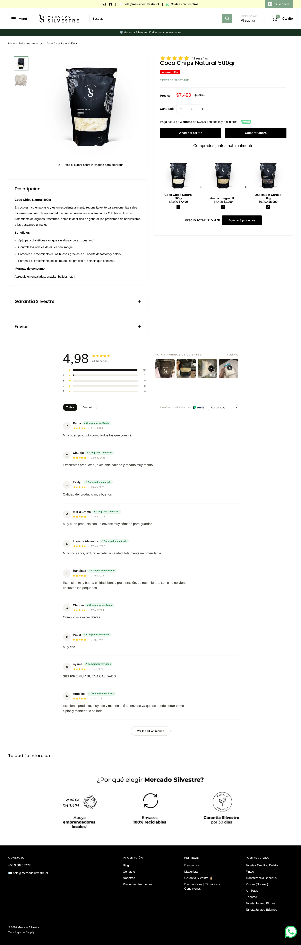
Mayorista (191, 871)
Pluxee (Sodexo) (257, 884)
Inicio (11, 43)
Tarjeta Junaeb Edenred (261, 909)
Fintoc (250, 871)
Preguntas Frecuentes (138, 884)
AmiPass (252, 890)
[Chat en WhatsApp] (291, 932)
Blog (126, 865)
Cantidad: (167, 108)
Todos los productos (31, 43)
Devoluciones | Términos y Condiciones (202, 886)
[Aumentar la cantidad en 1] (202, 108)
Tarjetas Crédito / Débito (262, 865)
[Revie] (198, 407)
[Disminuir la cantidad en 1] (181, 108)
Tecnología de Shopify (21, 932)
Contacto (129, 871)
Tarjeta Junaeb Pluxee (260, 903)
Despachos (192, 865)
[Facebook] (111, 4)
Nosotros (129, 878)
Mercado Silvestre (174, 80)
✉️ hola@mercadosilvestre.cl (139, 4)
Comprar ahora (256, 133)
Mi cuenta (248, 20)
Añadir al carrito (190, 133)
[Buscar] (227, 18)
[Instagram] (104, 4)
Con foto (88, 407)
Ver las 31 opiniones (150, 731)
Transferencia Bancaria (261, 878)
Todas (70, 407)
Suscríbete (282, 4)
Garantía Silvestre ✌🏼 (198, 878)
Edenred (251, 897)
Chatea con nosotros (184, 4)
